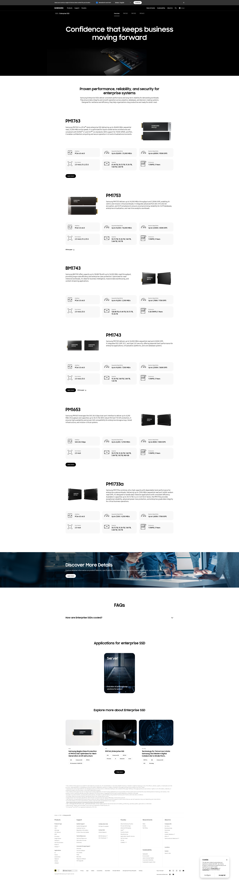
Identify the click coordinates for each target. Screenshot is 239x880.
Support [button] (77, 8)
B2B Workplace (102, 836)
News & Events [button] (150, 8)
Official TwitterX (173, 871)
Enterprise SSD (79, 760)
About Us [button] (170, 8)
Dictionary (79, 842)
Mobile (56, 861)
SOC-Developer (102, 838)
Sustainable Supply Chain (149, 862)
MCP (56, 834)
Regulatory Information (82, 830)
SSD (56, 13)
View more (119, 772)
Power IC (57, 844)
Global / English (119, 3)
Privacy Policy (214, 868)
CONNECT (123, 842)
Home (56, 815)
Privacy (82, 870)
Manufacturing (124, 834)
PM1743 (133, 13)
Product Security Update (83, 832)
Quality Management (82, 826)
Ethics (166, 836)
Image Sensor (58, 838)
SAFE (122, 830)
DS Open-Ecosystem (104, 826)
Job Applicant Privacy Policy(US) (129, 870)
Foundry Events (124, 832)
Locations (167, 847)
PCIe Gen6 (109, 758)
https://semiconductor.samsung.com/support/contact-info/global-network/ (85, 802)
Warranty (79, 857)
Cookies (92, 870)
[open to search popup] (176, 8)
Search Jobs (168, 853)
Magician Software (81, 859)
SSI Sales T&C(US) (116, 870)
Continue (137, 3)
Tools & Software (81, 850)
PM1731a (145, 760)
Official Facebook (177, 871)
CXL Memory (58, 832)
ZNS (152, 760)
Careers (167, 851)
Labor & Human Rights (148, 858)
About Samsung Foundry (127, 824)
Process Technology (126, 826)
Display (56, 846)
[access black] (55, 870)
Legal (87, 870)
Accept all (222, 875)
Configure (207, 875)
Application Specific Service (128, 836)
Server (129, 758)
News (144, 824)
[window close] (227, 860)
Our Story (167, 826)
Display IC (57, 840)
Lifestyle (57, 863)
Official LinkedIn (180, 871)
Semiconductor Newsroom (171, 838)
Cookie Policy (205, 870)
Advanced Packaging (126, 828)
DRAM (56, 826)
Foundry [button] (84, 8)
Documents (79, 852)
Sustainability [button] (161, 8)
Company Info (168, 824)
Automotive (57, 857)
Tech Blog (145, 828)
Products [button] (69, 8)
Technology (151, 763)
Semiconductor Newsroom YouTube (173, 874)
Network (57, 859)
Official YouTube (183, 871)
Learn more (70, 176)
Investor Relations (169, 834)
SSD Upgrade (80, 861)
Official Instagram (170, 871)
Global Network (102, 832)
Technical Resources (82, 838)
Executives (167, 830)
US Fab (122, 840)
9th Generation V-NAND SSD (76, 763)
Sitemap (140, 870)
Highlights (145, 854)
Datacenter (122, 758)
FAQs (78, 854)
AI (115, 758)
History (166, 832)
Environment (146, 856)
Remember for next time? (105, 2)
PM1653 (142, 13)
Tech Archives (124, 838)
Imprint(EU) (107, 870)
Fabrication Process (81, 840)
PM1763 (125, 13)
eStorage (57, 830)
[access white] (58, 870)
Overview (117, 13)
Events (144, 826)
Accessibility (99, 870)
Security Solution (59, 842)
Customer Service (81, 828)
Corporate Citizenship (148, 860)
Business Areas (168, 828)
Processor (57, 836)
